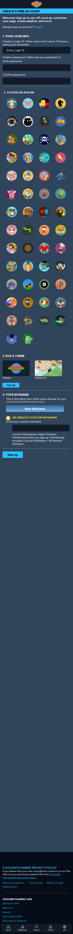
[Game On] (48, 368)
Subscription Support (15, 920)
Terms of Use (36, 882)
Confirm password (14, 74)
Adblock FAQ (10, 886)
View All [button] (11, 385)
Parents (7, 912)
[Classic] (16, 368)
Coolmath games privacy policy (30, 867)
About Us (8, 907)
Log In (38, 27)
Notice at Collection (13, 882)
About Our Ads (55, 882)
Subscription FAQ (12, 916)
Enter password (12, 61)
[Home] (36, 4)
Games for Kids (11, 903)
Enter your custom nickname (23, 421)
